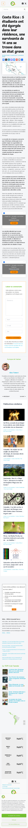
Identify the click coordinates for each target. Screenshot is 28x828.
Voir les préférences (14, 824)
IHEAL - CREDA (6, 633)
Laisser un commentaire (9, 429)
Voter (14, 609)
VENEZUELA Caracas (14, 755)
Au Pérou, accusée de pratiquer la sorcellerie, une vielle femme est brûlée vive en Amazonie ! (13, 425)
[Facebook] (23, 3)
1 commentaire (6, 458)
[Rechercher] (25, 9)
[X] (25, 3)
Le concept (4, 786)
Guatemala (21, 487)
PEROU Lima (14, 747)
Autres (17, 429)
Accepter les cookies (14, 815)
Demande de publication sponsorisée (11, 788)
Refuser (14, 820)
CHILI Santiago (14, 764)
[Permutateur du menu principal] (3, 3)
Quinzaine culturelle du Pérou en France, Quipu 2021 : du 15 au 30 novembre (13, 565)
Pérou (20, 429)
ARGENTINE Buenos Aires (14, 772)
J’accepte (14, 223)
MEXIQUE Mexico (14, 739)
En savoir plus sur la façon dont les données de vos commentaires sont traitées (14, 345)
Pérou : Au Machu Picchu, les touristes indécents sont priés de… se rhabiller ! (13, 538)
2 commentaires (7, 569)
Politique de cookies (14, 220)
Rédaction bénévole (7, 784)
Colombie (17, 458)
